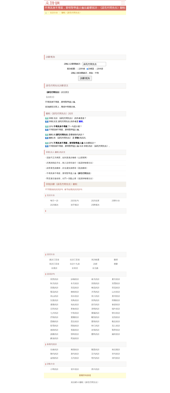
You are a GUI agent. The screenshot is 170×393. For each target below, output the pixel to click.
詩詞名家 (95, 201)
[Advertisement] (85, 34)
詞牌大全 (116, 201)
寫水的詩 (75, 296)
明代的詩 (95, 358)
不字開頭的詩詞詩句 (54, 190)
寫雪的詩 (116, 284)
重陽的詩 (95, 313)
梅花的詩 (95, 288)
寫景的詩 (54, 279)
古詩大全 (53, 3)
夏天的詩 (116, 279)
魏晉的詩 (95, 350)
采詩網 (74, 382)
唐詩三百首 (54, 260)
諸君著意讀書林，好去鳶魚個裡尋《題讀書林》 (67, 168)
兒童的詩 (54, 300)
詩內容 (100, 69)
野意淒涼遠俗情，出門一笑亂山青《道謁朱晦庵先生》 (70, 179)
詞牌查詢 (95, 205)
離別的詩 (95, 317)
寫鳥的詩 (75, 300)
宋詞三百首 (54, 264)
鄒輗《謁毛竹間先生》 (71, 13)
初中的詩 (75, 369)
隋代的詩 (54, 354)
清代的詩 (116, 358)
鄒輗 (81, 122)
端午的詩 (116, 309)
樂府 (116, 260)
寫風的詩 (54, 288)
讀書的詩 (54, 334)
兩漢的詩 (75, 350)
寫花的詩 (75, 288)
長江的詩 (95, 296)
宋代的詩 (116, 354)
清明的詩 (95, 309)
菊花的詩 (54, 292)
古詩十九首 (75, 264)
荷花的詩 (116, 288)
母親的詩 (75, 330)
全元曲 (95, 268)
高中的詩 (95, 369)
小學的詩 (54, 369)
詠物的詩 (75, 279)
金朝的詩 (54, 358)
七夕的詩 (54, 313)
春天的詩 (95, 279)
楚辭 (116, 264)
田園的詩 (116, 300)
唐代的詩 (75, 354)
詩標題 (91, 69)
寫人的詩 (116, 326)
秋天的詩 (54, 284)
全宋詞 (75, 268)
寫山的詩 (54, 296)
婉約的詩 (116, 334)
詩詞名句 (75, 201)
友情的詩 (95, 330)
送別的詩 (116, 317)
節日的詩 (95, 305)
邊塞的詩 (54, 305)
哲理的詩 (54, 326)
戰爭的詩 (116, 330)
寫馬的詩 (95, 300)
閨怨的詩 (75, 326)
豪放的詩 (54, 339)
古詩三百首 (75, 260)
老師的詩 (54, 330)
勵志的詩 (116, 322)
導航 (123, 3)
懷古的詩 (116, 313)
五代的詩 (95, 354)
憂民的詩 (95, 334)
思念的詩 (75, 322)
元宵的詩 (54, 309)
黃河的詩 (116, 296)
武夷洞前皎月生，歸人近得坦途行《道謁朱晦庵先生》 (70, 163)
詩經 (95, 264)
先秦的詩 (54, 350)
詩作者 (82, 69)
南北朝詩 (116, 350)
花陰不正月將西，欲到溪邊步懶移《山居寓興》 (67, 158)
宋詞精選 (95, 260)
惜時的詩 (75, 334)
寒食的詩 (75, 309)
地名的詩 (75, 305)
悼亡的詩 (95, 326)
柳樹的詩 (75, 292)
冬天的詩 (75, 284)
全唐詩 (54, 268)
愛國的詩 (75, 317)
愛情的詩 (95, 322)
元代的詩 (75, 358)
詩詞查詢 (54, 205)
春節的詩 (116, 305)
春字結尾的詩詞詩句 (73, 190)
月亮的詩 (95, 292)
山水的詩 (116, 292)
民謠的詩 (75, 339)
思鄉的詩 (54, 322)
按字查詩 (75, 205)
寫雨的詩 (95, 284)
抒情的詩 (54, 317)
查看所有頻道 (85, 375)
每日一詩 (54, 201)
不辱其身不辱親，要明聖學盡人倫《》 (69, 173)
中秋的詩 (75, 313)
